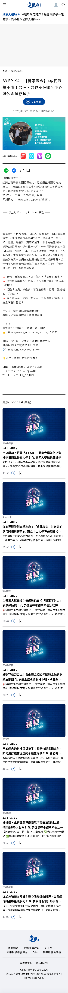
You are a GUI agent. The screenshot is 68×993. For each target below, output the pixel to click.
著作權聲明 (26, 963)
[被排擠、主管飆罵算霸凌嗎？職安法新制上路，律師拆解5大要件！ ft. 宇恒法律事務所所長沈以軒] (34, 794)
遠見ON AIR (17, 70)
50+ (35, 952)
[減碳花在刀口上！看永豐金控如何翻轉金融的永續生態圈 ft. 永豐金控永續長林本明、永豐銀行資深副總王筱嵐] (34, 646)
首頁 (5, 70)
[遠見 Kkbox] (31, 156)
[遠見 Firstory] (23, 156)
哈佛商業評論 (32, 948)
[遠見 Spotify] (48, 156)
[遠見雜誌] (34, 4)
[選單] (4, 4)
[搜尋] (63, 4)
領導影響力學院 (52, 952)
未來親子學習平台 (17, 952)
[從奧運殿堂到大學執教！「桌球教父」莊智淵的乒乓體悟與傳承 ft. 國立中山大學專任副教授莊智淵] (34, 498)
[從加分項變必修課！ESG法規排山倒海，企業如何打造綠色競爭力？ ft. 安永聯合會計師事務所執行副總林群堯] (34, 868)
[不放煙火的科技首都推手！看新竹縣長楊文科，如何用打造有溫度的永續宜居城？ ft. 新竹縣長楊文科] (34, 720)
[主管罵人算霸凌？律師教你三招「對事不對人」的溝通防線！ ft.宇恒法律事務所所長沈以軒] (34, 572)
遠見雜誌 (13, 948)
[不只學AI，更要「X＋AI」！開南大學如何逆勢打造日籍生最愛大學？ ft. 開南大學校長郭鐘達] (34, 424)
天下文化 (49, 948)
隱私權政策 (42, 963)
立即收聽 (36, 102)
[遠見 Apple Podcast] (39, 156)
